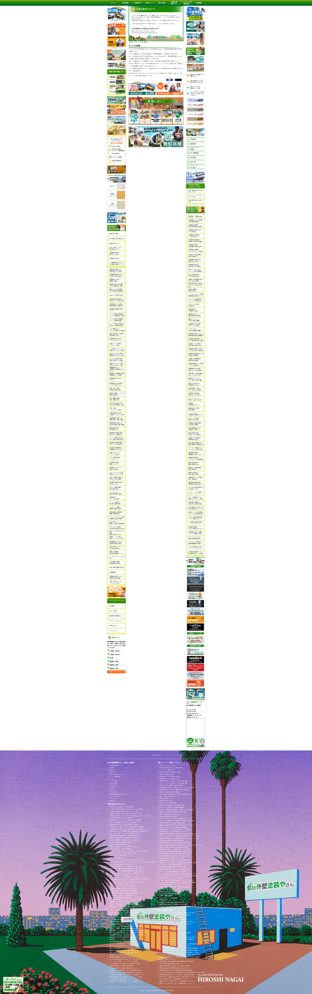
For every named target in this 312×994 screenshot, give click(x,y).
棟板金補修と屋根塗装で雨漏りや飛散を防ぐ (116, 512)
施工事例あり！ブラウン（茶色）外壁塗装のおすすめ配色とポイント (127, 972)
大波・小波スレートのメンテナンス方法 (116, 582)
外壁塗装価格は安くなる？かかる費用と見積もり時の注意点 (174, 789)
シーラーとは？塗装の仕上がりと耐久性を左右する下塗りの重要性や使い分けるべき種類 (182, 972)
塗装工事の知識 (114, 233)
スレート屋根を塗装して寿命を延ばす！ (169, 893)
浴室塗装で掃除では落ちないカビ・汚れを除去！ (171, 878)
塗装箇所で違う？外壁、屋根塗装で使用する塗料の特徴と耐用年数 (176, 961)
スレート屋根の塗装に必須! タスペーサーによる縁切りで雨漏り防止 (126, 899)
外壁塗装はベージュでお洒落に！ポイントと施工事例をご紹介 (125, 970)
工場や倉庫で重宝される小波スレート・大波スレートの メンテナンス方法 (128, 921)
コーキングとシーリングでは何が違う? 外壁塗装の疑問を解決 (125, 908)
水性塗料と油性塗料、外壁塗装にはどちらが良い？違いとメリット (176, 968)
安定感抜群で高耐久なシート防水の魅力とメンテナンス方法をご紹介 (127, 935)
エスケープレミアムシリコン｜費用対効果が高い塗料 (172, 926)
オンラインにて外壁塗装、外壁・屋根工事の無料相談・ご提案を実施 (176, 820)
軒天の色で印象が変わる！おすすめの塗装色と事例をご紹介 (174, 853)
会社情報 (111, 787)
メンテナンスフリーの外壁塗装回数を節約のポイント (195, 295)
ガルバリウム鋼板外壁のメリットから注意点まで (195, 300)
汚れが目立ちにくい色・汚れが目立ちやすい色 (197, 81)
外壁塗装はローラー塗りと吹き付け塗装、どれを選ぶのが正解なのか (127, 906)
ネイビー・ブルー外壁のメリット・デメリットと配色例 (123, 961)
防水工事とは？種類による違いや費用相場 (117, 522)
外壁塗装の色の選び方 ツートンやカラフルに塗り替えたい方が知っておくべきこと (130, 815)
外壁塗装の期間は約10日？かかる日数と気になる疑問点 (123, 824)
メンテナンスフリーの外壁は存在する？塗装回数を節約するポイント (127, 860)
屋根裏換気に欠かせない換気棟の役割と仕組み (116, 542)
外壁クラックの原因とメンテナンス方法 (116, 344)
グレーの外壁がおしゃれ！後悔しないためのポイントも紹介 (124, 963)
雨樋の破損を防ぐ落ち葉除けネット (114, 428)
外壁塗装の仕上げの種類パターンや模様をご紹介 (195, 532)
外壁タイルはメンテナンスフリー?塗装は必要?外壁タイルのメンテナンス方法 (179, 836)
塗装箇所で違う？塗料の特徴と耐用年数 (194, 314)
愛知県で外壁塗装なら (116, 615)
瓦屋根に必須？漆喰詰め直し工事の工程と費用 (171, 840)
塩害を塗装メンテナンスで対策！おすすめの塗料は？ (123, 939)
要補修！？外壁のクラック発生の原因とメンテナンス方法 (124, 875)
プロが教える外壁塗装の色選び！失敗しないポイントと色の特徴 (125, 809)
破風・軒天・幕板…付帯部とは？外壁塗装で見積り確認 (173, 847)
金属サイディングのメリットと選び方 (115, 453)
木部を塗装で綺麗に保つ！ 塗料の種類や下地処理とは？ (123, 941)
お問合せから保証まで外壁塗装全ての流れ (170, 772)
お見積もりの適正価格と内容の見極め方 (195, 255)
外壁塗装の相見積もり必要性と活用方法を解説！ (195, 240)
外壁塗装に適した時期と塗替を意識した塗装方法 (116, 304)
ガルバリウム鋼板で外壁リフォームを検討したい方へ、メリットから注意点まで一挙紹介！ (132, 862)
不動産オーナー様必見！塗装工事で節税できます (195, 344)
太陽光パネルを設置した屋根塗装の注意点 (195, 438)
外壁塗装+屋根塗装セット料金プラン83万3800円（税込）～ (174, 781)
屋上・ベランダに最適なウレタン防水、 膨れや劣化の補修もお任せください (128, 932)
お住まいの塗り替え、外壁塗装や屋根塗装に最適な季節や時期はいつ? (127, 871)
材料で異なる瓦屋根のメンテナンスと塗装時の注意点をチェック (175, 842)
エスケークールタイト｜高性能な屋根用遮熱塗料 (171, 928)
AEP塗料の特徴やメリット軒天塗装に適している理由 (195, 552)
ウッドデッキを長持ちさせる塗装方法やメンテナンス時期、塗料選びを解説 (178, 875)
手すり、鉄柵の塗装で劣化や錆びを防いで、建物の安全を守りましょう (177, 873)
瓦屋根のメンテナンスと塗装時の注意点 (116, 468)
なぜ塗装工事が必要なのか (117, 238)
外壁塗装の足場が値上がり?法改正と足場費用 (196, 354)
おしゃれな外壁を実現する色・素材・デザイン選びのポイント (125, 959)
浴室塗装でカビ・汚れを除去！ (115, 498)
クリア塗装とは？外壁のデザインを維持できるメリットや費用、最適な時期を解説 (180, 954)
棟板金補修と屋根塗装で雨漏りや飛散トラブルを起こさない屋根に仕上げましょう (130, 924)
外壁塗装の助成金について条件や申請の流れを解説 (172, 822)
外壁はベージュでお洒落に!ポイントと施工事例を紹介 (195, 512)
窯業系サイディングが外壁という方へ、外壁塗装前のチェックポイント (177, 981)
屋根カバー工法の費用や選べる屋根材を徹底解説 (116, 290)
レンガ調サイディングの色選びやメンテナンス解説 (117, 349)
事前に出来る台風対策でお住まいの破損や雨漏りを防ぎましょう (125, 948)
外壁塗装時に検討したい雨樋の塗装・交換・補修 (116, 418)
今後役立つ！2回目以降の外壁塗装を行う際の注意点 (172, 811)
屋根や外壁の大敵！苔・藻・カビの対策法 (194, 433)
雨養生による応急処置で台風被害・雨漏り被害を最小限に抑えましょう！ (128, 950)
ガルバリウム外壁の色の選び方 (193, 304)
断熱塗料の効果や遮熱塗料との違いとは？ (195, 453)
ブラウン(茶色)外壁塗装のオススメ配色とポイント (195, 517)
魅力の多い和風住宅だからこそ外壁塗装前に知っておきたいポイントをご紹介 (179, 838)
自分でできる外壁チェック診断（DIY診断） (120, 849)
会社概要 (199, 3)
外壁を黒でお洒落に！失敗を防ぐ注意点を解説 (195, 503)
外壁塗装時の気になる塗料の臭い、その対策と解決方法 (123, 835)
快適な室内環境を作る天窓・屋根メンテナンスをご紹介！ (174, 856)
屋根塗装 (116, 82)
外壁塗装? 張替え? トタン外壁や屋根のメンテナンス (172, 831)
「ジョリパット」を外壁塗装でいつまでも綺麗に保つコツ (124, 917)
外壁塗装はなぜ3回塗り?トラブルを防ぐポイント (116, 384)
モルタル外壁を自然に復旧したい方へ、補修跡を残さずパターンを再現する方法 (129, 879)
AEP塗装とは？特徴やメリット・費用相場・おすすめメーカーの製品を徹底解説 (179, 957)
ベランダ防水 (116, 92)
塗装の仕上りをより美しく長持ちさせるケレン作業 (117, 364)
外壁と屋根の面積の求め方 (117, 567)
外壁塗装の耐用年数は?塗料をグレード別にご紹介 (117, 299)
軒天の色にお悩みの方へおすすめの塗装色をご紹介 (117, 403)
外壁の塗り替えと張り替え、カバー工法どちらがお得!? (123, 853)
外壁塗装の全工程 (114, 258)
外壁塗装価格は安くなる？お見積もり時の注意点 (117, 275)
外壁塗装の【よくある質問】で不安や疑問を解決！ (122, 807)
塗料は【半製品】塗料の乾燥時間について (116, 552)
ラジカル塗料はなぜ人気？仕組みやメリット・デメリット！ (124, 979)
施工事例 (125, 3)
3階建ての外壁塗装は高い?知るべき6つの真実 (195, 280)
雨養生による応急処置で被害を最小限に (195, 468)
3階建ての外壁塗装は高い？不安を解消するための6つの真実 (124, 837)
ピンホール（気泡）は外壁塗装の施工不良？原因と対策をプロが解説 (127, 882)
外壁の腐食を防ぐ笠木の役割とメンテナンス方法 (117, 413)
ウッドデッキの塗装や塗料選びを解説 (116, 493)
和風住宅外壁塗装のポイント (193, 404)
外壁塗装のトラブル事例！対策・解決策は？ (195, 478)
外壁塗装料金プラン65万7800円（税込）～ (170, 776)
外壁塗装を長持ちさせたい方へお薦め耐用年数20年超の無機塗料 (175, 970)
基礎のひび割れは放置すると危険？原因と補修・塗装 (123, 952)
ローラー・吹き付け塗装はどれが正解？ (193, 418)
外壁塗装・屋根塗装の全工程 (166, 774)
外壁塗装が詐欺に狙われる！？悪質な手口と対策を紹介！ (124, 893)
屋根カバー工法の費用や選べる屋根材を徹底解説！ (172, 807)
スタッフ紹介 (113, 611)
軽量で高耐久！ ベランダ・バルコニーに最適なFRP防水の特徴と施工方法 (128, 930)
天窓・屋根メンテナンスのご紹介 (116, 408)
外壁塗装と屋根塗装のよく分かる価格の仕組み (171, 767)
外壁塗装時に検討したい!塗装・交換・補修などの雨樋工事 (174, 860)
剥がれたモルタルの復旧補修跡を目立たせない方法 (117, 354)
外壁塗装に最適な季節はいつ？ (116, 309)
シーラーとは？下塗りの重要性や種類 (194, 329)
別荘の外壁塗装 (163, 900)
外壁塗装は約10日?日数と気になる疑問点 (194, 265)
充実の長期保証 (113, 783)
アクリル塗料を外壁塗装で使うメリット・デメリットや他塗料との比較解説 (178, 950)
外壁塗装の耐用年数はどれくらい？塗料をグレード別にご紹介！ (125, 866)
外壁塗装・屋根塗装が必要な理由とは (119, 844)
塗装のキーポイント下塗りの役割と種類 (193, 319)
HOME (131, 42)
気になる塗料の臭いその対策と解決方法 (193, 275)
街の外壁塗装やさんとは (115, 765)
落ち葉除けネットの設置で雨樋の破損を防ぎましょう (172, 864)
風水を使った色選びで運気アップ (196, 75)
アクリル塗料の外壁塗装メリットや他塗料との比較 (117, 314)
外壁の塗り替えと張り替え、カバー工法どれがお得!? (195, 285)
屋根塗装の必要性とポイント (166, 800)
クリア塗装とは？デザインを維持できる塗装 (117, 329)
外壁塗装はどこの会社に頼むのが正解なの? (120, 901)
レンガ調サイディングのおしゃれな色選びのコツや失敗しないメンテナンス (128, 877)
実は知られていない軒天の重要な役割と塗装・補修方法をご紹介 (175, 851)
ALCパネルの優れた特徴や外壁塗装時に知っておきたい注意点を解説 (127, 910)
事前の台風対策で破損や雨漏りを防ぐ (193, 463)
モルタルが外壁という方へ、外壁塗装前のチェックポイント (174, 979)
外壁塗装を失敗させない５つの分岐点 (195, 230)
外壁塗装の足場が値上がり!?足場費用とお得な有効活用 (173, 904)
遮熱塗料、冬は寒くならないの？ (167, 959)
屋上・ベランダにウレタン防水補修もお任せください (117, 533)
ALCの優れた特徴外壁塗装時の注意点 (115, 562)
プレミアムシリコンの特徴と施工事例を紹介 (194, 537)
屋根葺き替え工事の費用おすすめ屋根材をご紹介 (116, 285)
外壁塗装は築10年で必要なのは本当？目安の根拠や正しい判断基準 (126, 826)
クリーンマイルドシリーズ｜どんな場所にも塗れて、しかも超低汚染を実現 (178, 943)
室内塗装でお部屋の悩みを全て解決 (168, 816)
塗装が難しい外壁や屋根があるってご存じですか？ (195, 374)
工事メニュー (150, 3)
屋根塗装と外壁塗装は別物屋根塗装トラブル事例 (117, 374)
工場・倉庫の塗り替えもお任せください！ (195, 191)
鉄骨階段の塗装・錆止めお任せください (116, 483)
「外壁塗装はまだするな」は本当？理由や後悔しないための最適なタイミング (129, 829)
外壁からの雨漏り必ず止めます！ (167, 796)
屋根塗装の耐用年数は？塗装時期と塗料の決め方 (195, 483)
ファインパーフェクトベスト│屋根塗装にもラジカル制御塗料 (175, 915)
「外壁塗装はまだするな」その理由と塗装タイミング (117, 263)
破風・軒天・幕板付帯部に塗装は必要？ (116, 389)
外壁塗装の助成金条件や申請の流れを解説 (195, 225)
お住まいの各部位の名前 (116, 295)
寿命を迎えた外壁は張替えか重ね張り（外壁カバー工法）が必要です (176, 809)
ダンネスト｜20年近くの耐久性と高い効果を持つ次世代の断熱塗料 (176, 939)
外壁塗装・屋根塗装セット (116, 87)
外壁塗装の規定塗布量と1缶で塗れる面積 (195, 423)
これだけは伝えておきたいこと (117, 774)
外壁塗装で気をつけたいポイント (116, 379)
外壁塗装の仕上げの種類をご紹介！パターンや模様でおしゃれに (125, 981)
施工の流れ (162, 3)
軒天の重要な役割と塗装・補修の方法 (115, 398)
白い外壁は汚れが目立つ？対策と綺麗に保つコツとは (195, 508)
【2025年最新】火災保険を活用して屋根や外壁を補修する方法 (175, 794)
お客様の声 (137, 3)
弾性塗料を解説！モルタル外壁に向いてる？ (195, 527)
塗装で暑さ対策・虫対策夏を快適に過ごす (116, 334)
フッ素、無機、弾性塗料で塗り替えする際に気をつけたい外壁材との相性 (128, 919)
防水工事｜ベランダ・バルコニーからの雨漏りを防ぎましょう (175, 818)
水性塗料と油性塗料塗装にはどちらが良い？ (195, 394)
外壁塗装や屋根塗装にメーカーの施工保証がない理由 (195, 339)
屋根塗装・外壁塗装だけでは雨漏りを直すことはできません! (124, 840)
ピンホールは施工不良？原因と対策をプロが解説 (116, 359)
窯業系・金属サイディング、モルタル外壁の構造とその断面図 (125, 915)
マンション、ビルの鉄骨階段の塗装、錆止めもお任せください (175, 871)
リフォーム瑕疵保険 (114, 776)
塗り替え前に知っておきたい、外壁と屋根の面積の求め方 (124, 912)
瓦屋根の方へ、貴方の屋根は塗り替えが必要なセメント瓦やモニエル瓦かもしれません (181, 845)
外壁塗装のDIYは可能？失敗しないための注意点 (195, 369)
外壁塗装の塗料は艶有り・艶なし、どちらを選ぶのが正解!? (174, 965)
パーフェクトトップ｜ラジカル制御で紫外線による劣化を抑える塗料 (176, 912)
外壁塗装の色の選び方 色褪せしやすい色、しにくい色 (123, 811)
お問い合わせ (113, 625)
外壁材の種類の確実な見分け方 (192, 290)
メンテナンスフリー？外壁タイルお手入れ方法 (195, 399)
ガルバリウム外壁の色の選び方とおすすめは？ (121, 864)
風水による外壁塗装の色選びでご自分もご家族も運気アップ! (124, 822)
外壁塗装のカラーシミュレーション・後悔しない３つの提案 (124, 820)
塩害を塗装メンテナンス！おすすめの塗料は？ (117, 547)
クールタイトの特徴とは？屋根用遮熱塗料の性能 (195, 542)
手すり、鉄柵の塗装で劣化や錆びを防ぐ (116, 488)
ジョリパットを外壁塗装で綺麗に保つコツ (195, 413)
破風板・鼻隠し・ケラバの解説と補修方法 (117, 394)
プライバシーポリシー (116, 620)
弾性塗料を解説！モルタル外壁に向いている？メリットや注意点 (125, 977)
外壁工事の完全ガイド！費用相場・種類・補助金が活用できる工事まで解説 (128, 831)
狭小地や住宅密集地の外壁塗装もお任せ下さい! (116, 448)
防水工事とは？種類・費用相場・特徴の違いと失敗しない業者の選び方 (127, 928)
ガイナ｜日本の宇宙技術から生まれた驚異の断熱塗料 (172, 941)
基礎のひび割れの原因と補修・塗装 (193, 473)
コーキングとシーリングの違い (117, 557)
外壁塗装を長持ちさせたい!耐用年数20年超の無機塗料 (195, 334)
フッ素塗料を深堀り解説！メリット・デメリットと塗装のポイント (126, 974)
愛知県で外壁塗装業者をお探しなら (118, 794)
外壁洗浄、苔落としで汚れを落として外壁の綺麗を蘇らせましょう (176, 887)
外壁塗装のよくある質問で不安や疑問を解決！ (195, 220)
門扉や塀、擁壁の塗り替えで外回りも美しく (170, 814)
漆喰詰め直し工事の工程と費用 (193, 408)
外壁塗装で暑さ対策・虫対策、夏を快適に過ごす (171, 902)
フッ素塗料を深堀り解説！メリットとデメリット (195, 522)
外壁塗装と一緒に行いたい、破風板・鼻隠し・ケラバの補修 (174, 849)
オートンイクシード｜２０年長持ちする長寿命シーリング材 (174, 946)
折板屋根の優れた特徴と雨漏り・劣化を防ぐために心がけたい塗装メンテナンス (179, 834)
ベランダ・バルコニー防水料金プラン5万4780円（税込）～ (174, 783)
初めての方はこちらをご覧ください (168, 765)
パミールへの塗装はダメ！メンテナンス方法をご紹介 (195, 448)
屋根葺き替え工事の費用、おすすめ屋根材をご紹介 (172, 805)
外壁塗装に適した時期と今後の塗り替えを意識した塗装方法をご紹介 (127, 868)
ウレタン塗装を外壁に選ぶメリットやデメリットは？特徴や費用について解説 (179, 952)
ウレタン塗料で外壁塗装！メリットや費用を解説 (117, 319)
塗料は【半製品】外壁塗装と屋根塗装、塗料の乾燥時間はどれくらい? (127, 904)
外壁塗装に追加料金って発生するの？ (193, 235)
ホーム (113, 3)
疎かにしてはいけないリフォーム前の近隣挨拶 (195, 270)
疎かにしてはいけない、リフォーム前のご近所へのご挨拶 (124, 833)
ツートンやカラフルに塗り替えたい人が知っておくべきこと (197, 93)
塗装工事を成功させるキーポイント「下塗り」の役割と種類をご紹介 (176, 974)
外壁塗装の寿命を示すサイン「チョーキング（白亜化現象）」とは (126, 873)
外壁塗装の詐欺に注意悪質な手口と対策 (194, 260)
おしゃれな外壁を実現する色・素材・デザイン (195, 488)
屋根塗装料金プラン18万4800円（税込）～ (170, 778)
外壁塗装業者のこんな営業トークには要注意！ (195, 364)
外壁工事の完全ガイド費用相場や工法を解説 (116, 270)
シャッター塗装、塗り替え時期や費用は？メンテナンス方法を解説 (176, 880)
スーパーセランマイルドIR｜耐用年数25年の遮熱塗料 (173, 919)
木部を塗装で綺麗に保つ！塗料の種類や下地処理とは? (196, 443)
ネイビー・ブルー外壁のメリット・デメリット (195, 493)
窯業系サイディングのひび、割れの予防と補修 (195, 379)
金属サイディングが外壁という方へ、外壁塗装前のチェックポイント (176, 983)
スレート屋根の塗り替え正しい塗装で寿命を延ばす (117, 438)
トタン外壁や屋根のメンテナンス (115, 458)
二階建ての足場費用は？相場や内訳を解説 (195, 359)
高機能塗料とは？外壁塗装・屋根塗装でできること (117, 369)
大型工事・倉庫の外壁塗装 (166, 895)
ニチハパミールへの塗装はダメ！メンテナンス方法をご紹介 (124, 943)
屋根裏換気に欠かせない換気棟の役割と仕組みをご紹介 (123, 937)
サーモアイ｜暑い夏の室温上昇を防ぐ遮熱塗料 (171, 917)
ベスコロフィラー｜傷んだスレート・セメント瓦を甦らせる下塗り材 (176, 921)
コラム (136, 42)
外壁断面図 (113, 572)
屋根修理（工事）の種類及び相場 (115, 280)
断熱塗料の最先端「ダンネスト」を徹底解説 (195, 458)
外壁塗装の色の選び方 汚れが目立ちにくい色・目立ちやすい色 (125, 813)
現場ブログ (112, 770)
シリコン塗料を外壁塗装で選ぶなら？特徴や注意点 (117, 324)
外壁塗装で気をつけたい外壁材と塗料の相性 (116, 577)
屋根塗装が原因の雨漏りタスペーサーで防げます (116, 443)
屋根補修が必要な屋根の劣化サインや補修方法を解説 (172, 867)
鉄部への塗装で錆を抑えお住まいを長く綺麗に (116, 478)
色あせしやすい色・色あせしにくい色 (195, 87)
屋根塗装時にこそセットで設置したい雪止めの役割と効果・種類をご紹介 (178, 862)
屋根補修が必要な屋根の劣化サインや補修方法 (116, 433)
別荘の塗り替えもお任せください (195, 201)
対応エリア (112, 789)
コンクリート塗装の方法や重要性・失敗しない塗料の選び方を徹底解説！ (178, 882)
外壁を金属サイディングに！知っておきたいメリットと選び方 (175, 829)
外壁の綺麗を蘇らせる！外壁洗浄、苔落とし (195, 428)
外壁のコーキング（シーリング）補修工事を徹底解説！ (173, 827)
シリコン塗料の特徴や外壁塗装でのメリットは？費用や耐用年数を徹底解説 (178, 948)
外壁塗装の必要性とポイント (166, 798)
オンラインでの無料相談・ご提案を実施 (195, 215)
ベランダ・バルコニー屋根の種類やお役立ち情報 (117, 517)
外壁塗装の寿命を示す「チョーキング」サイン (116, 339)
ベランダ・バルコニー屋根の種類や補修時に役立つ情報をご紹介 (125, 926)
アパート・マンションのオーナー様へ (195, 196)
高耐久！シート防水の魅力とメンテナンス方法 (116, 537)
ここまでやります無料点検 (166, 770)
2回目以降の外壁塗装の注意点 (193, 309)
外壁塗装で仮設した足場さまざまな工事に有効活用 (195, 349)
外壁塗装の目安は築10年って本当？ (114, 253)
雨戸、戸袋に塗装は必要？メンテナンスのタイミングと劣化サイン (176, 884)
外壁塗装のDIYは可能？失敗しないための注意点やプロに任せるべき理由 (127, 851)
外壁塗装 (116, 77)
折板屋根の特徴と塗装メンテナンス (114, 463)
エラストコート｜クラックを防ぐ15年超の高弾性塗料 (173, 935)
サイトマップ (113, 630)
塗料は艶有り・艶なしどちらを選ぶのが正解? (194, 389)
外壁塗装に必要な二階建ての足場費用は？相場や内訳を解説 (174, 906)
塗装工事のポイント (115, 243)
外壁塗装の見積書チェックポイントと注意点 (195, 250)
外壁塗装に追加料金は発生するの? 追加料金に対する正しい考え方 (176, 825)
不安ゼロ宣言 (112, 785)
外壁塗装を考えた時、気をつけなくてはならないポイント (124, 886)
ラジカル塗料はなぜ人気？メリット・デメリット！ (195, 547)
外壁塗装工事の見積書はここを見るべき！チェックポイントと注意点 (176, 787)
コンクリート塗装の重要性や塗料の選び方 (116, 507)
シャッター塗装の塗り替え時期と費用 (115, 502)
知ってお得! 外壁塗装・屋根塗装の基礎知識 (120, 842)
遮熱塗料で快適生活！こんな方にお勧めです (170, 930)
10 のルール (112, 778)
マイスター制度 (113, 781)
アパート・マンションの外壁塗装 (167, 898)
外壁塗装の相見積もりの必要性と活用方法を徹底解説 (123, 890)
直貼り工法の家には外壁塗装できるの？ (193, 384)
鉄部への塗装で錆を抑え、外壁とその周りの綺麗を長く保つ (174, 869)
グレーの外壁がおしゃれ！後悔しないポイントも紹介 (195, 498)
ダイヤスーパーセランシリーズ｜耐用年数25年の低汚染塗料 (174, 924)
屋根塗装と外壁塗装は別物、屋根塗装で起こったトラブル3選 (125, 897)
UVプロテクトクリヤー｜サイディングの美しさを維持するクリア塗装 (177, 937)
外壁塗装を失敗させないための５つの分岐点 (120, 818)
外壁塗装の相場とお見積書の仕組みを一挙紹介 (171, 785)
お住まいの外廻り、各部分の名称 (117, 855)
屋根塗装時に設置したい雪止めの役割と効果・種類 (117, 423)
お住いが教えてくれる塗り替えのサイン (116, 248)
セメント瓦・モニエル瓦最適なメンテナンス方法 (116, 473)
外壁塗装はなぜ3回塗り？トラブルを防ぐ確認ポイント (123, 888)
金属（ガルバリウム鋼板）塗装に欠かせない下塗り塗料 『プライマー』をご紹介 (179, 977)
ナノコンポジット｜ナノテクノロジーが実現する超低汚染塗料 (175, 932)
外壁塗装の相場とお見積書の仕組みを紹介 (195, 245)
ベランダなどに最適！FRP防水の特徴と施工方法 (117, 527)
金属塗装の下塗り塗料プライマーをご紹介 (194, 324)
